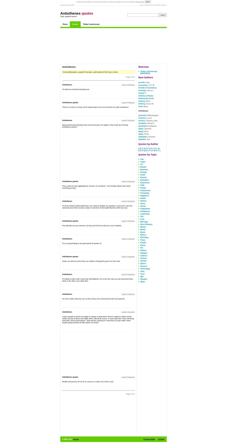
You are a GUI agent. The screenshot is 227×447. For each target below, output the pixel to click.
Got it (148, 2)
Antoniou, (145, 118)
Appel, (145, 129)
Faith (142, 185)
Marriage (144, 222)
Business (144, 169)
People (143, 243)
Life (141, 216)
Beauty (143, 167)
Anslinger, (146, 90)
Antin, (143, 106)
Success (143, 266)
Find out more (140, 2)
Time (142, 271)
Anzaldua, (146, 123)
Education (144, 180)
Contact (161, 439)
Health (143, 198)
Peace (142, 240)
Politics (143, 250)
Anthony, (144, 101)
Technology (145, 269)
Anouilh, (144, 82)
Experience (145, 183)
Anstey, (142, 93)
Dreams (143, 177)
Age (142, 159)
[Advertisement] (113, 45)
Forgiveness (145, 190)
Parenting (144, 237)
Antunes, (147, 121)
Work (142, 282)
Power (143, 245)
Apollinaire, (147, 126)
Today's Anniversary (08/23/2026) (148, 72)
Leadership (145, 214)
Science (143, 258)
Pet (141, 248)
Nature (143, 235)
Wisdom (143, 279)
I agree (124, 85)
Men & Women (146, 224)
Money (143, 227)
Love (142, 219)
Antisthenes (76, 13)
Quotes (75, 24)
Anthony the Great (146, 98)
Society (143, 261)
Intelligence (145, 211)
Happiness (144, 196)
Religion (143, 253)
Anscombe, (146, 85)
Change (143, 172)
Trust (142, 274)
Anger (142, 162)
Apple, (143, 134)
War (142, 276)
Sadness (143, 256)
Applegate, (146, 137)
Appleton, (144, 139)
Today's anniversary (91, 24)
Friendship (144, 193)
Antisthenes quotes (70, 102)
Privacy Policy (149, 439)
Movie (142, 229)
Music (142, 232)
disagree (131, 85)
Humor (143, 206)
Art (141, 164)
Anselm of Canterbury (147, 88)
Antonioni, (148, 115)
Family (143, 188)
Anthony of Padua (145, 96)
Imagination (145, 209)
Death (142, 175)
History (143, 201)
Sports (143, 263)
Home (65, 24)
